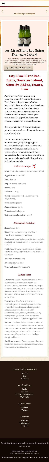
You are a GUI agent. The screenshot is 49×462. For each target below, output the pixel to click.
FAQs (24, 389)
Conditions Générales (24, 394)
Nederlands (24, 423)
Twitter (24, 410)
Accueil (25, 373)
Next (46, 11)
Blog (24, 376)
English (25, 426)
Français (24, 420)
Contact (24, 392)
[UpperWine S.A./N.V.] (24, 3)
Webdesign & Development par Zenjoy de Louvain (18, 457)
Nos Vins (24, 379)
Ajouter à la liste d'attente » (19, 68)
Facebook (24, 407)
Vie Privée (24, 397)
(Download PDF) (34, 166)
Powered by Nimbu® (41, 457)
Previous (2, 11)
